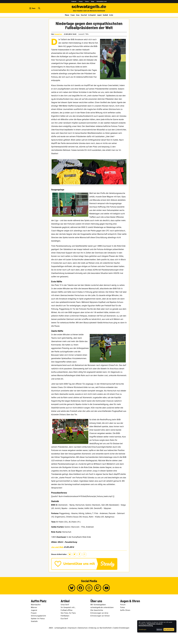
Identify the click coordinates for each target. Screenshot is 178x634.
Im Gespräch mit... (68, 607)
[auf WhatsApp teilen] (84, 554)
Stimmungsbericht (38, 616)
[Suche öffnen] (39, 8)
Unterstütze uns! (102, 1)
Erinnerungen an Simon (100, 616)
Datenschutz (83, 628)
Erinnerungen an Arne (99, 613)
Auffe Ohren (125, 610)
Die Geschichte (96, 610)
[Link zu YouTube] (106, 587)
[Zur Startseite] (89, 7)
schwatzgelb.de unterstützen (102, 607)
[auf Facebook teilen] (79, 554)
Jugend (99, 15)
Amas (78, 15)
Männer (67, 15)
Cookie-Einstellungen (121, 628)
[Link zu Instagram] (89, 587)
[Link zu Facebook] (80, 587)
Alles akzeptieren (169, 629)
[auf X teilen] (75, 554)
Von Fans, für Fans (68, 613)
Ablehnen (159, 629)
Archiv (111, 15)
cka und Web (57, 547)
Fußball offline (66, 610)
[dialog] (156, 626)
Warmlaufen (36, 604)
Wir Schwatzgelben (98, 604)
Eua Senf (64, 618)
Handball (105, 15)
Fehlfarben (65, 616)
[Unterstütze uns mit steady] (89, 564)
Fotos (87, 1)
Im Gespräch (92, 15)
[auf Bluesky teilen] (70, 554)
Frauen (73, 15)
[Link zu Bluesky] (71, 587)
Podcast (73, 1)
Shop (92, 1)
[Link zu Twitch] (97, 587)
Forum (81, 1)
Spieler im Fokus (38, 618)
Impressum (72, 628)
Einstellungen (142, 629)
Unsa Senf (84, 15)
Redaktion (58, 34)
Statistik (34, 621)
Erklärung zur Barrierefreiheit (100, 628)
